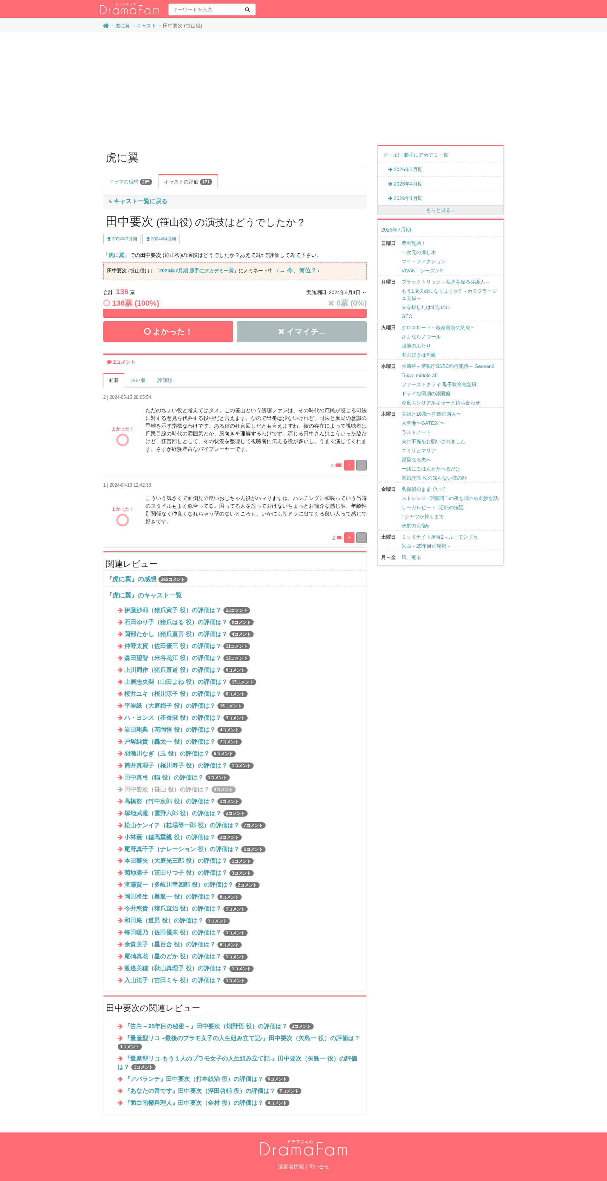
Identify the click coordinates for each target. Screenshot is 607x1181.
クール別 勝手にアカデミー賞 (415, 155)
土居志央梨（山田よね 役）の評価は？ (189, 682)
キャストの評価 (187, 181)
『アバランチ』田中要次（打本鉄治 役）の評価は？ (205, 1079)
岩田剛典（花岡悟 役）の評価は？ (181, 729)
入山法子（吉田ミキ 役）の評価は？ (184, 980)
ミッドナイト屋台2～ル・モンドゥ (440, 537)
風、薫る (411, 557)
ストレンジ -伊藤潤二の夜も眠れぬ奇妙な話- (451, 498)
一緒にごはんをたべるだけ (431, 469)
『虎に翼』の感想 (131, 579)
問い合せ (318, 1166)
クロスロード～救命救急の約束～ (438, 327)
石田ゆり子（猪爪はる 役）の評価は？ (187, 622)
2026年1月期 (407, 198)
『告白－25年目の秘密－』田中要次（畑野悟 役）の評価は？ (217, 1026)
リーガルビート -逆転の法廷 (433, 507)
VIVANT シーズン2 (422, 270)
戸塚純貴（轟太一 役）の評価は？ (181, 741)
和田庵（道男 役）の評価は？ (175, 920)
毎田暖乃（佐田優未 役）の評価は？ (184, 932)
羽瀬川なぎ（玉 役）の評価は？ (178, 753)
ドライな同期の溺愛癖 (426, 393)
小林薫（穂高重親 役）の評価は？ (181, 837)
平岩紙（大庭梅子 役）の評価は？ (183, 705)
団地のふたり (416, 346)
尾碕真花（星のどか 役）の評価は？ (184, 956)
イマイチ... (305, 331)
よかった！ (172, 331)
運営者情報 (291, 1166)
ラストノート (416, 432)
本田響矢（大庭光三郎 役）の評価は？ (187, 860)
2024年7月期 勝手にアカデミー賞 (196, 270)
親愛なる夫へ (416, 459)
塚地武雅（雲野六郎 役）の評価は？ (184, 813)
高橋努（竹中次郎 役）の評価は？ (181, 801)
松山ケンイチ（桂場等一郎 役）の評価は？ (193, 825)
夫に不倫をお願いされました (433, 441)
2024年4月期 (163, 238)
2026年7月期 (407, 169)
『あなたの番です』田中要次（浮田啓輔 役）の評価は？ (211, 1091)
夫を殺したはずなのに (426, 307)
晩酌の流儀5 (415, 525)
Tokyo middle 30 (420, 375)
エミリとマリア (419, 450)
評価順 (164, 380)
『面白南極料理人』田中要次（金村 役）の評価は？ (205, 1102)
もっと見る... (440, 210)
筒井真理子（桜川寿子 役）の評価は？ (187, 765)
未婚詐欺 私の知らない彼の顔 (434, 478)
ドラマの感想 (129, 181)
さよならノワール (421, 336)
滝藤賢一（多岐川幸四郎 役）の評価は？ (190, 884)
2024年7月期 (124, 238)
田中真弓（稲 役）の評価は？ (175, 777)
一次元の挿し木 (419, 252)
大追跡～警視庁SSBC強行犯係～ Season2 (448, 366)
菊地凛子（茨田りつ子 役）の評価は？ (187, 872)
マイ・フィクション (424, 261)
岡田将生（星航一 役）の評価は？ (181, 896)
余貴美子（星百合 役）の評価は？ (181, 944)
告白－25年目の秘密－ (426, 546)
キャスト (146, 25)
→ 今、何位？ (298, 270)
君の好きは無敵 (419, 355)
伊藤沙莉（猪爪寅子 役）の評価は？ (186, 610)
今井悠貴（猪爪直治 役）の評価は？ (184, 908)
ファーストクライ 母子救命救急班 (439, 384)
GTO (407, 316)
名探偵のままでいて (424, 489)
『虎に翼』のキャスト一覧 (144, 595)
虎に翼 (122, 25)
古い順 (138, 380)
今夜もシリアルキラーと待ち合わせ (441, 402)
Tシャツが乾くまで (423, 516)
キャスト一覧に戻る (140, 201)
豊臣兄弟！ (414, 243)
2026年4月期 (407, 184)
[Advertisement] (303, 88)
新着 (114, 380)
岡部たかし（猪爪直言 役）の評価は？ (187, 634)
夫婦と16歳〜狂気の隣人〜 (431, 414)
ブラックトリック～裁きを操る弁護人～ (446, 282)
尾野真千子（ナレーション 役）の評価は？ (193, 849)
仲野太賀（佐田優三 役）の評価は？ (186, 646)
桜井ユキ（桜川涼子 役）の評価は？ (184, 693)
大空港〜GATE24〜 (423, 423)
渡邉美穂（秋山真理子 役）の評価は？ (187, 968)
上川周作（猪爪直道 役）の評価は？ (184, 670)
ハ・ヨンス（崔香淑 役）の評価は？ (184, 717)
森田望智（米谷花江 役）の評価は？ (186, 658)
